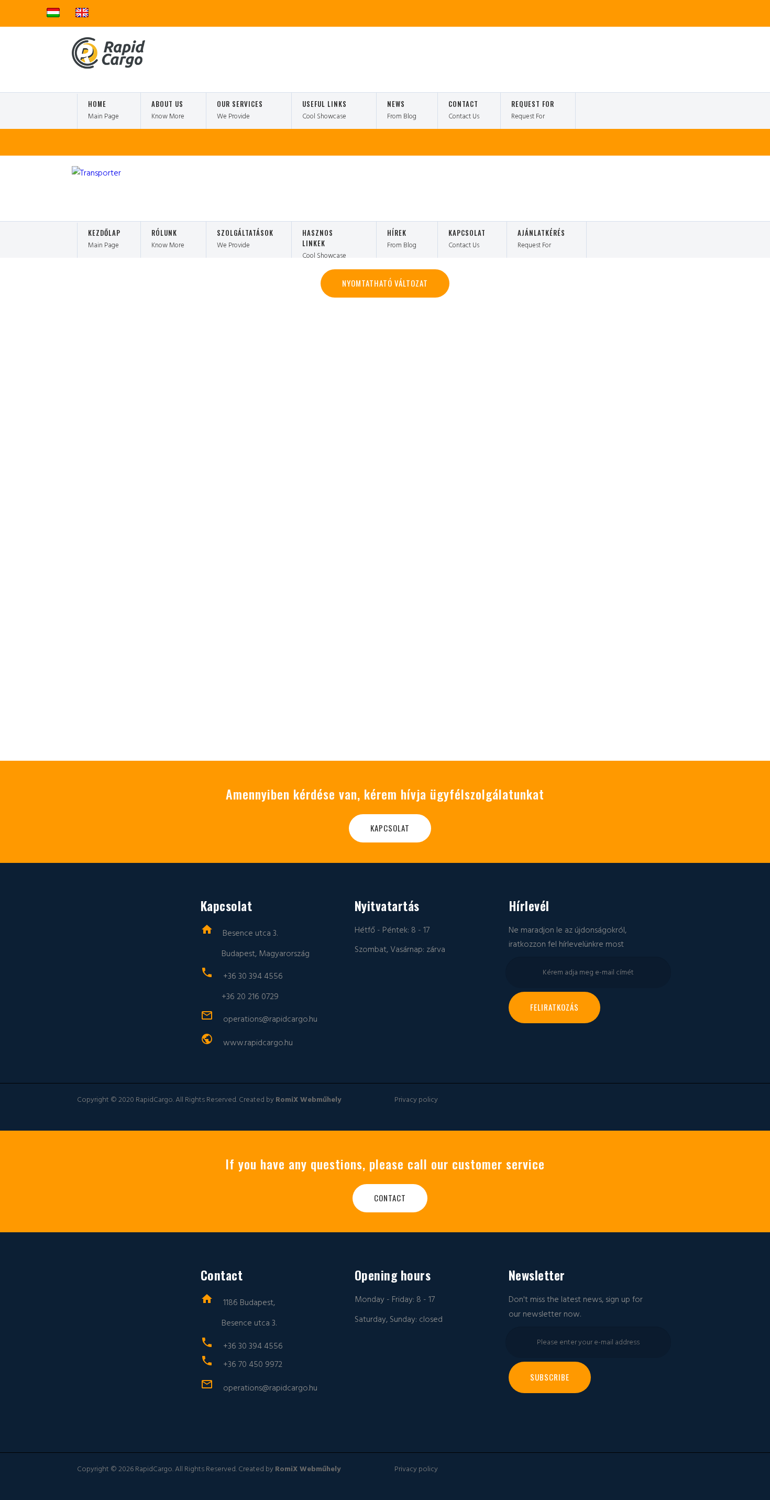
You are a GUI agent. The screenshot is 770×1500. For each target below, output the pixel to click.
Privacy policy (416, 1099)
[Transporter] (95, 66)
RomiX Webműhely (308, 1099)
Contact (390, 1197)
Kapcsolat (390, 828)
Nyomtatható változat (385, 283)
